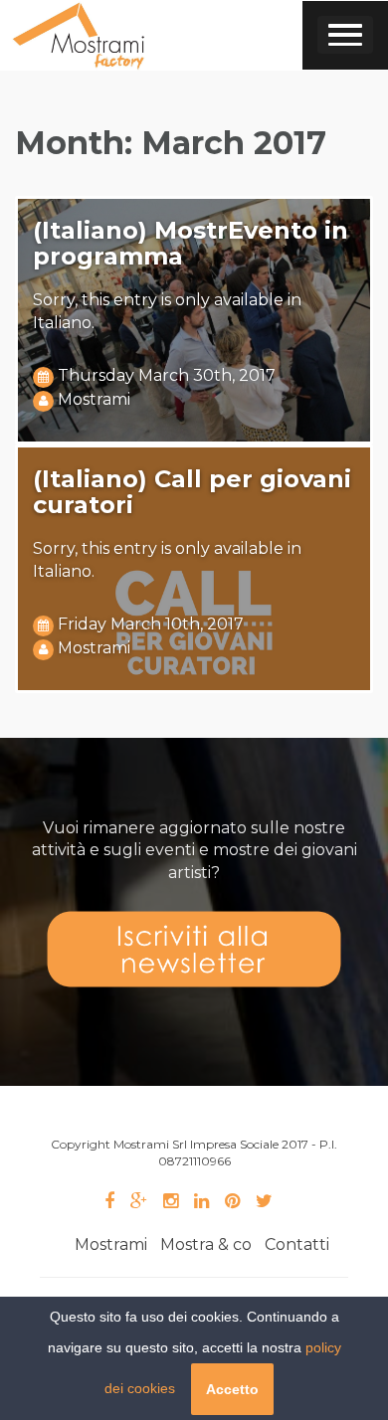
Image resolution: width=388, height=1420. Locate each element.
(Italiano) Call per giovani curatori (192, 491)
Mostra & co (206, 1244)
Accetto (232, 1389)
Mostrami (94, 399)
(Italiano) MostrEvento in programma (190, 243)
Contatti (297, 1244)
